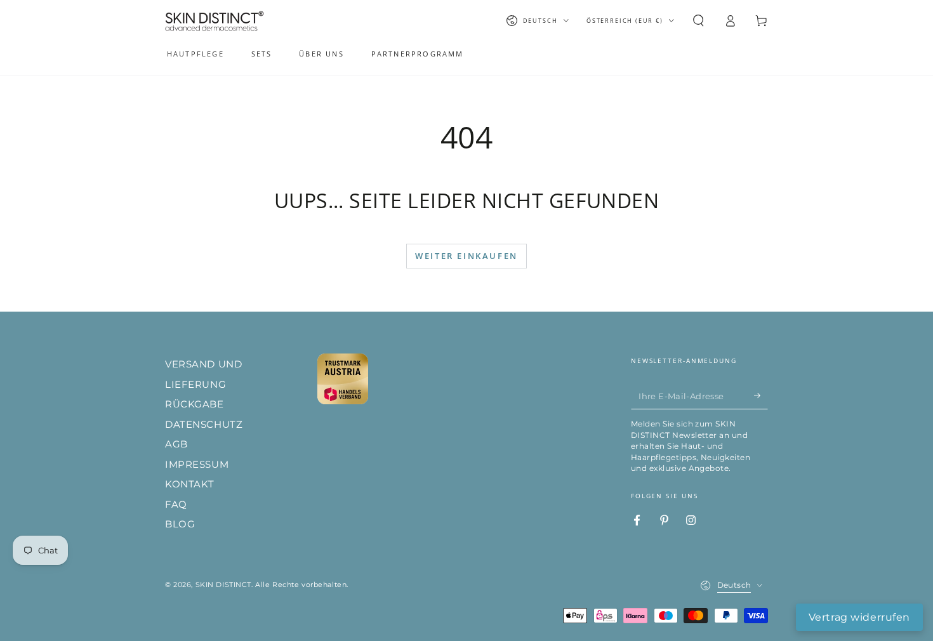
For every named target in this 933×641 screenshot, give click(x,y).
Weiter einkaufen (466, 255)
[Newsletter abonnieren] (761, 395)
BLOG (180, 524)
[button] (698, 21)
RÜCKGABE (194, 404)
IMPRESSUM (196, 464)
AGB (176, 444)
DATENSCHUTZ (203, 424)
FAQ (176, 504)
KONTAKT (190, 484)
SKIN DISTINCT (223, 584)
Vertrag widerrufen (859, 617)
